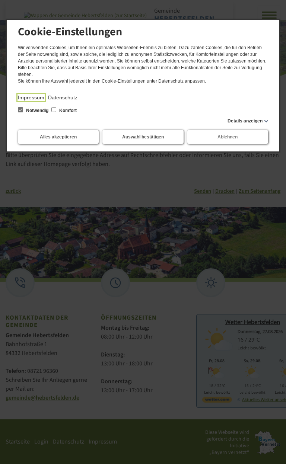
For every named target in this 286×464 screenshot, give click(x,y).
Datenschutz (62, 97)
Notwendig (37, 110)
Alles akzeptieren (58, 137)
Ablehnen (227, 137)
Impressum (31, 97)
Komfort (67, 110)
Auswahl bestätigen (143, 137)
